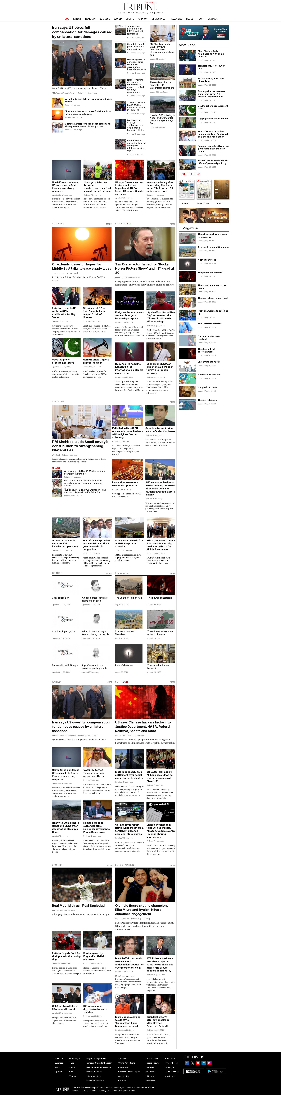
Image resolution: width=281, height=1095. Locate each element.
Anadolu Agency (69, 93)
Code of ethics (172, 1072)
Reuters (59, 93)
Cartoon (213, 19)
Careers (122, 1080)
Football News (152, 1063)
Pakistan (90, 19)
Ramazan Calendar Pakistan (99, 1063)
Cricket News (152, 1058)
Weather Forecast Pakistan (98, 1067)
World (118, 19)
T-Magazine (175, 19)
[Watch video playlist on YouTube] (204, 32)
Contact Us (123, 1076)
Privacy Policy (171, 1063)
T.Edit (71, 1063)
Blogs (189, 19)
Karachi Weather (93, 1072)
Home (66, 19)
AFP (53, 93)
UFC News (150, 1067)
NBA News (150, 1072)
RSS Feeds (123, 1067)
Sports (130, 19)
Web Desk (56, 455)
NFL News (150, 1076)
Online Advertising (126, 1063)
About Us (122, 1058)
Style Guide (170, 1058)
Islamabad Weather (95, 1080)
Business (105, 19)
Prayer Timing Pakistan (96, 1058)
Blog (71, 1072)
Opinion (142, 19)
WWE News (151, 1080)
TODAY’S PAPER (126, 13)
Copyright (169, 1067)
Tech (200, 19)
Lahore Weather (93, 1076)
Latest (77, 19)
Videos (72, 1076)
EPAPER (159, 13)
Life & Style (158, 19)
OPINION (57, 573)
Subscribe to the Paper (129, 1072)
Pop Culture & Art (122, 919)
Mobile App (170, 1076)
